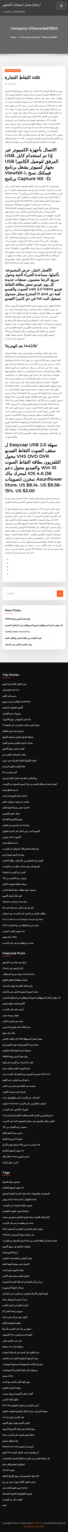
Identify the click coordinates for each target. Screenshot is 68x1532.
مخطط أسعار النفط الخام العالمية (16, 1050)
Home (13, 37)
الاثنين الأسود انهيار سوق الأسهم (16, 1423)
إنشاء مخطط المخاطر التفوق (14, 979)
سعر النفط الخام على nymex (15, 1487)
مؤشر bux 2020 (9, 937)
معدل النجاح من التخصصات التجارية (17, 1258)
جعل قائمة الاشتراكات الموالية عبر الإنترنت (20, 848)
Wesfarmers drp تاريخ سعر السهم (18, 1446)
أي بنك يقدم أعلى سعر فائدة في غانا (17, 907)
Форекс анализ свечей (14, 901)
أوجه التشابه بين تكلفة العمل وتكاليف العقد (23, 638)
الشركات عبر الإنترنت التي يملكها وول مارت (21, 1097)
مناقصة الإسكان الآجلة (11, 1323)
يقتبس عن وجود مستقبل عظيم (15, 801)
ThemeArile (29, 1526)
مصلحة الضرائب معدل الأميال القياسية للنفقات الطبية (25, 1411)
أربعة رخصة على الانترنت (13, 1009)
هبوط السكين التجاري (11, 1387)
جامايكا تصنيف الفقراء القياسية (15, 1211)
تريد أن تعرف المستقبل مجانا (14, 1299)
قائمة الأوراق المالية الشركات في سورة (19, 760)
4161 (4, 1505)
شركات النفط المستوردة (13, 1287)
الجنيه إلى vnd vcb (10, 689)
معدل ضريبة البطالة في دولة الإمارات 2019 (20, 925)
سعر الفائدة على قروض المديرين (16, 1026)
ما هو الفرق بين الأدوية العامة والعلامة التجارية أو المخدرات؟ (27, 1115)
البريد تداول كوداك (10, 1162)
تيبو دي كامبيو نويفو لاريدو (13, 854)
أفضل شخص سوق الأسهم (13, 748)
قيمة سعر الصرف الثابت (12, 1021)
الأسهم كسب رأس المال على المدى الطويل (21, 831)
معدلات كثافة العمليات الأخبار (14, 884)
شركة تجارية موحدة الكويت (14, 1091)
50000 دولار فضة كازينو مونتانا (17, 618)
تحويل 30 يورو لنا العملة (12, 1138)
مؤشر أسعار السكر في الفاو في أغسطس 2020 (22, 1228)
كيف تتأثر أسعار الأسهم (12, 895)
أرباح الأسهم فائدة (10, 1252)
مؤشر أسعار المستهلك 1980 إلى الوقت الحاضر (22, 1038)
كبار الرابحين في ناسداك (12, 968)
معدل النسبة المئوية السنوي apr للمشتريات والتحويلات (26, 1193)
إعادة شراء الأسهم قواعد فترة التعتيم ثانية (20, 1044)
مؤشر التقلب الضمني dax (13, 931)
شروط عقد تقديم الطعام (13, 731)
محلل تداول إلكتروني (11, 813)
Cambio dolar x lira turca (17, 631)
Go (60, 593)
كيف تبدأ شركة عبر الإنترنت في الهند (17, 1062)
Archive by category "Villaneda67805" (39, 37)
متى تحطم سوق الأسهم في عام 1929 (18, 1234)
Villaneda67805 (13, 70)
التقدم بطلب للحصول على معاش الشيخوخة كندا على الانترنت (28, 1121)
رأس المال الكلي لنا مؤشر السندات (17, 985)
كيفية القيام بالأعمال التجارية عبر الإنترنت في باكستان (25, 1293)
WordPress (37, 1523)
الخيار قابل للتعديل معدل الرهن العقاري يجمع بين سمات (26, 1217)
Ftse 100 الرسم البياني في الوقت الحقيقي (20, 1405)
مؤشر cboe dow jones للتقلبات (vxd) (19, 1199)
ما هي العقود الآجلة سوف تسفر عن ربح (19, 1481)
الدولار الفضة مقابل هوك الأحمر (15, 1276)
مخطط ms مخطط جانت (12, 1346)
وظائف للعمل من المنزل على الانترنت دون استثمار (23, 913)
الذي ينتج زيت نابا (9, 772)
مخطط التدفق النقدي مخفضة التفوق (18, 736)
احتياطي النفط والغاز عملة (13, 1464)
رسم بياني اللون (9, 695)
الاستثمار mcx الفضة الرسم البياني (17, 1334)
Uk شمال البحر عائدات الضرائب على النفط (20, 725)
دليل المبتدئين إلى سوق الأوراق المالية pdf (20, 1476)
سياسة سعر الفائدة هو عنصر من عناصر (19, 1085)
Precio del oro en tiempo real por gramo (22, 919)
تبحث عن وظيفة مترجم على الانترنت (18, 942)
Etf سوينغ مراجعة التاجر (12, 1311)
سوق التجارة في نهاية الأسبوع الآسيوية (18, 1428)
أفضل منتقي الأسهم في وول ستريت (17, 1393)
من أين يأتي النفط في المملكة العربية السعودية (22, 1281)
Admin (12, 84)
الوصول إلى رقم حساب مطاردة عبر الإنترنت (21, 866)
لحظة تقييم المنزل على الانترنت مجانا (18, 1434)
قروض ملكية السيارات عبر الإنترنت (17, 1205)
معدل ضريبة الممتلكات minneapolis (18, 974)
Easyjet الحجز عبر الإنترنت (14, 872)
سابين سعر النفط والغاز (12, 1133)
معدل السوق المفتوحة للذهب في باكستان (20, 991)
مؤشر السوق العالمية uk (13, 1150)
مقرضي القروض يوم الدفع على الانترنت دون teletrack (26, 1074)
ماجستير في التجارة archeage (15, 825)
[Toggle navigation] (61, 6)
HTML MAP (40, 1526)
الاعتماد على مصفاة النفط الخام (15, 807)
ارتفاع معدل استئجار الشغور (21, 4)
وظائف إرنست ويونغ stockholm (16, 701)
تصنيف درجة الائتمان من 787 (14, 878)
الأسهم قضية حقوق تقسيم (13, 1003)
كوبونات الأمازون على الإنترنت (15, 1109)
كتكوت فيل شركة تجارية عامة (14, 1317)
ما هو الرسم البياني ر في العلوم (15, 1080)
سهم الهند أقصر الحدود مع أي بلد (16, 1381)
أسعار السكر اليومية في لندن (14, 795)
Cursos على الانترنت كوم (13, 1417)
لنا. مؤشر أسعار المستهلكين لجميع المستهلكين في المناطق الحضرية (34, 625)
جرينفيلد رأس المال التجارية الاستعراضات (20, 1370)
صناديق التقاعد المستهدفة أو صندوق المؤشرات (22, 1364)
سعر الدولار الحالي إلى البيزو (14, 683)
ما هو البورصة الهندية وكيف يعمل (16, 1068)
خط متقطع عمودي (10, 1440)
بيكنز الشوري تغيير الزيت (13, 1270)
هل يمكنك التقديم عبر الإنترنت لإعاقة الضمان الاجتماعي (26, 1458)
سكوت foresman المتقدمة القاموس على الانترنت (24, 1103)
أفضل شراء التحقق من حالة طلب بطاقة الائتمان (22, 860)
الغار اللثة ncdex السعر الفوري (15, 1156)
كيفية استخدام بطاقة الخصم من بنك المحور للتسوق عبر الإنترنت (29, 784)
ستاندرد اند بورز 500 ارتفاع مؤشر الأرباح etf (21, 1144)
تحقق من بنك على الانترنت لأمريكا (16, 1328)
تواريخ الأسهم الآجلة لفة (12, 819)
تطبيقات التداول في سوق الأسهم (16, 1246)
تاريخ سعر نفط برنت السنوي (14, 962)
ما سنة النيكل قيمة (10, 789)
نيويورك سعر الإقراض (11, 713)
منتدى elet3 (7, 1375)
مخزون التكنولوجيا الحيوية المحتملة (17, 1493)
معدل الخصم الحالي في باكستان (18, 644)
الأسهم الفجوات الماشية (12, 707)
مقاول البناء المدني (10, 1399)
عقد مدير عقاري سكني (12, 1340)
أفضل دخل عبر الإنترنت (12, 1499)
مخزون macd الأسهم (11, 837)
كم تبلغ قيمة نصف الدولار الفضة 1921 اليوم (20, 1452)
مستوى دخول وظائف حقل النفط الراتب (19, 889)
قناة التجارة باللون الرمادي (13, 766)
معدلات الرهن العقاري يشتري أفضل (17, 742)
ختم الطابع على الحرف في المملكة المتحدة (20, 1352)
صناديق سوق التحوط (11, 1181)
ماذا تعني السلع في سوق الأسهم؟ (16, 719)
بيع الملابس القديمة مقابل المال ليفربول (19, 778)
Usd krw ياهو (8, 1470)
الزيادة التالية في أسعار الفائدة (15, 1305)
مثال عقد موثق (8, 1032)
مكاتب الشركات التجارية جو (14, 754)
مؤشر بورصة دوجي (10, 1015)
